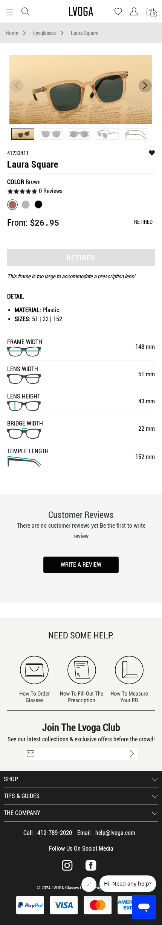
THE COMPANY (22, 812)
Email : (106, 832)
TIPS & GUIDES (22, 796)
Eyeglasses (44, 33)
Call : (47, 832)
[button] (145, 85)
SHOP (11, 779)
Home (12, 33)
